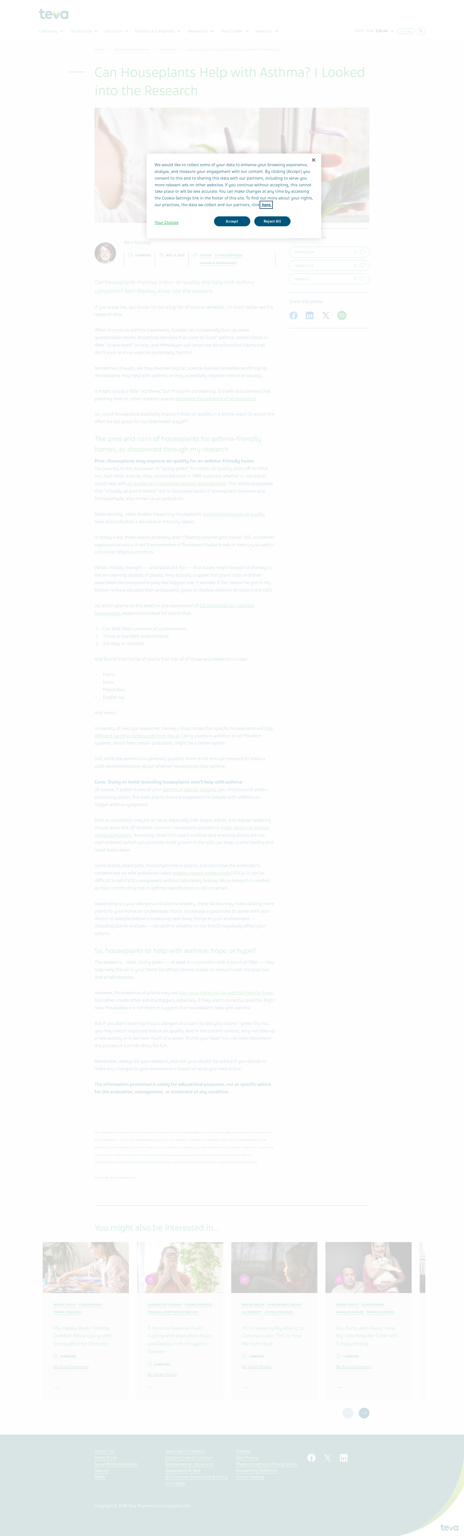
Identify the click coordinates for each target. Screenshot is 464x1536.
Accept (232, 221)
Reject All (272, 221)
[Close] (314, 160)
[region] (234, 196)
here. (266, 205)
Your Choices (167, 222)
